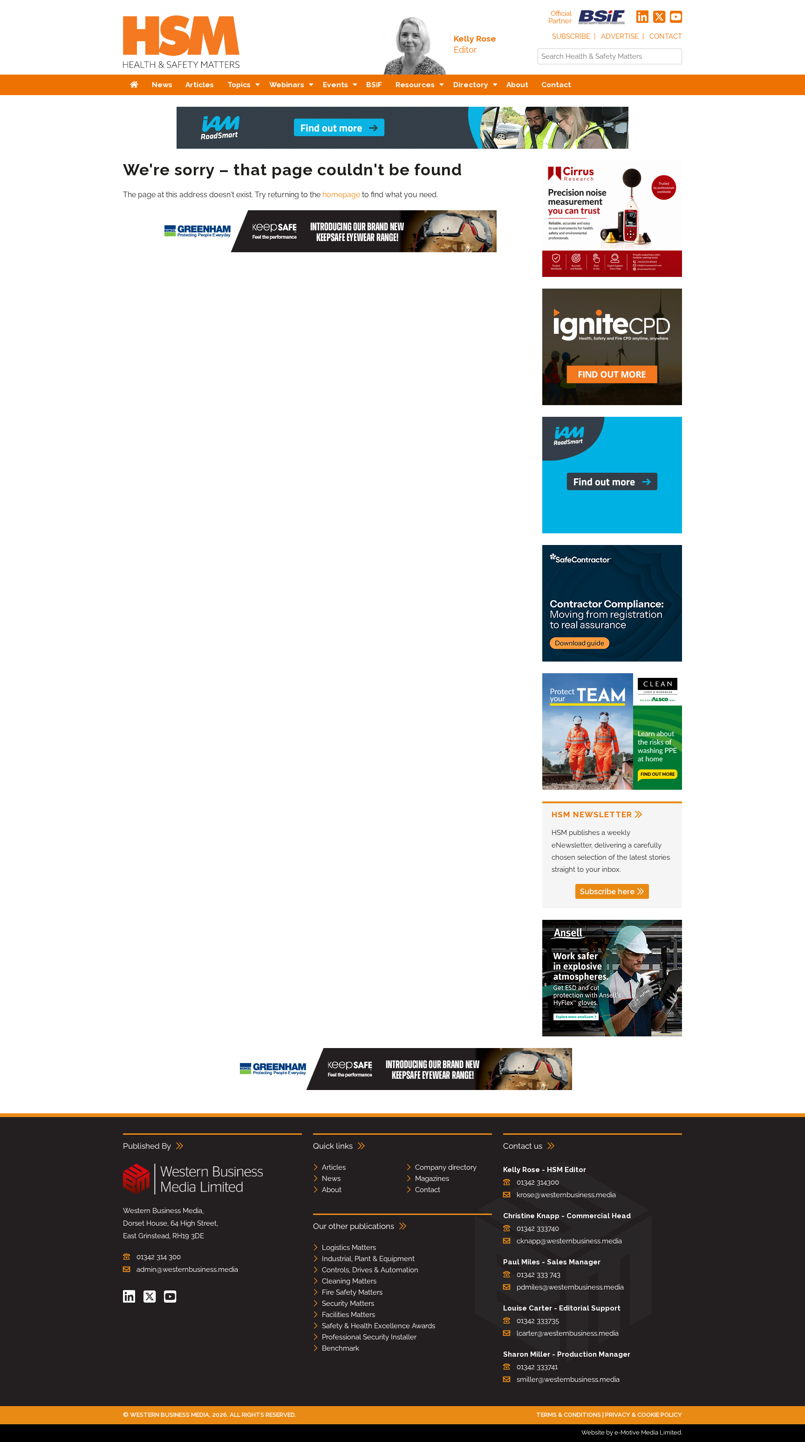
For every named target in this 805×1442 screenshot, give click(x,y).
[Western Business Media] (193, 1192)
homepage (341, 194)
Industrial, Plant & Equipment (368, 1259)
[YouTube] (676, 17)
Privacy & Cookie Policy (643, 1414)
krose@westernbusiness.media (566, 1195)
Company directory (446, 1167)
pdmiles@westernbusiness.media (570, 1287)
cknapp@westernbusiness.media (569, 1241)
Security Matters (348, 1303)
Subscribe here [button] (607, 891)
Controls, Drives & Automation (370, 1270)
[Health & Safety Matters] (181, 71)
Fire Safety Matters (352, 1292)
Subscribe (571, 36)
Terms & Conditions (568, 1414)
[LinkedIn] (642, 17)
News (331, 1178)
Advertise (620, 36)
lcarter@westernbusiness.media (568, 1333)
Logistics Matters (349, 1247)
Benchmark (340, 1348)
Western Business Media (169, 1414)
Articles (334, 1167)
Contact (665, 36)
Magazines (432, 1178)
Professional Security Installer (369, 1337)
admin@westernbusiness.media (187, 1269)
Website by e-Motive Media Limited (631, 1432)
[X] (659, 17)
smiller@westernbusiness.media (568, 1379)
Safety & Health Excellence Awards (378, 1326)
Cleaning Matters (349, 1281)
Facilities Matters (348, 1315)
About (331, 1190)
